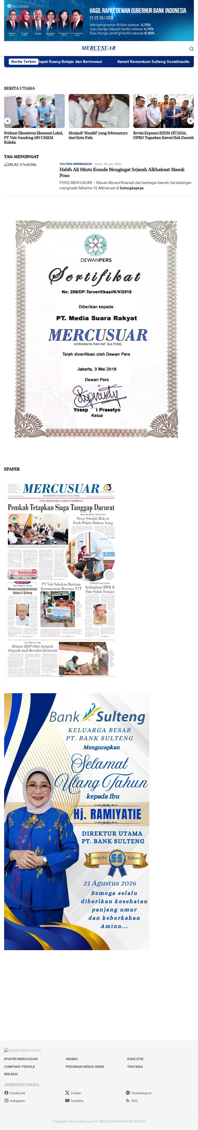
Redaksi (11, 1074)
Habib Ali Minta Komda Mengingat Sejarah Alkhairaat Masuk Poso (122, 172)
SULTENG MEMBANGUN (76, 164)
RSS (134, 1101)
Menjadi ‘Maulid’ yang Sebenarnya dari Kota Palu (33, 135)
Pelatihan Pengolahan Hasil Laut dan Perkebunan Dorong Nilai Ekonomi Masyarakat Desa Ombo (161, 137)
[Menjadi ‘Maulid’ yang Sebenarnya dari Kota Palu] (34, 111)
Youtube (77, 1101)
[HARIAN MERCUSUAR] (99, 48)
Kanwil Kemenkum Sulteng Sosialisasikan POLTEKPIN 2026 (136, 61)
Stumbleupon (141, 1093)
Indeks (72, 1059)
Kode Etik (135, 1059)
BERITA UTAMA (19, 88)
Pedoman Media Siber (85, 1067)
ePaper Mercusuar (21, 1059)
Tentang (135, 1067)
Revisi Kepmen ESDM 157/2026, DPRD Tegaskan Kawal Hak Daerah (99, 135)
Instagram (17, 1101)
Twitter (76, 1093)
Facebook (17, 1093)
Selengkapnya (132, 188)
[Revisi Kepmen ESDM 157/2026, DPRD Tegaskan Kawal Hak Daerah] (99, 111)
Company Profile (19, 1067)
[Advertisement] (99, 995)
